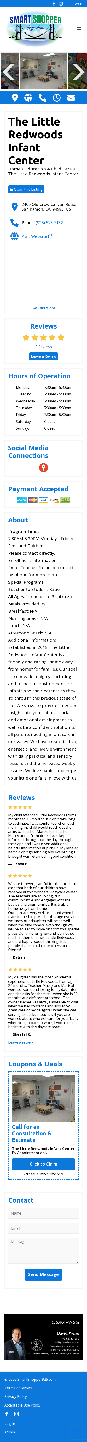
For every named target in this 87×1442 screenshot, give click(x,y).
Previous (9, 71)
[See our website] (28, 97)
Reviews (43, 346)
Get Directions (44, 308)
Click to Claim (44, 1164)
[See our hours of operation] (57, 97)
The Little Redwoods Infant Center (43, 1148)
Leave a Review (43, 356)
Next (78, 71)
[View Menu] (79, 29)
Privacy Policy (15, 1396)
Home (14, 169)
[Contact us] (71, 97)
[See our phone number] (42, 97)
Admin (9, 1432)
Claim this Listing (28, 189)
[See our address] (15, 97)
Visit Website (35, 236)
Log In (79, 4)
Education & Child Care (48, 169)
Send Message (43, 1274)
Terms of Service (18, 1387)
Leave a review (20, 1042)
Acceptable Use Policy (22, 1405)
